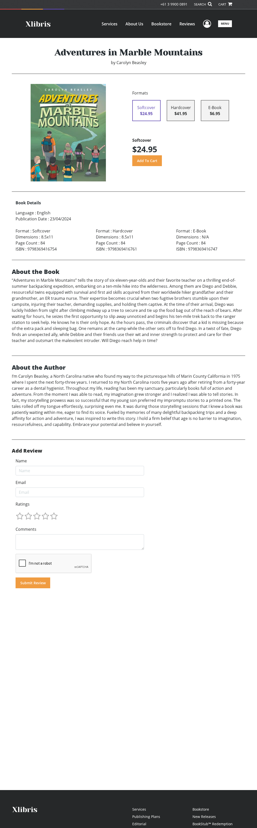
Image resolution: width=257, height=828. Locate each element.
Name (21, 461)
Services (109, 24)
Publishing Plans (146, 816)
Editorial (139, 823)
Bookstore (161, 24)
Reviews (187, 24)
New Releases (204, 816)
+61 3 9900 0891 (173, 4)
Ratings (23, 504)
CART (222, 4)
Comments (26, 529)
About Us (134, 24)
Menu (225, 23)
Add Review (27, 451)
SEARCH (200, 4)
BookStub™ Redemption (212, 823)
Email (21, 482)
